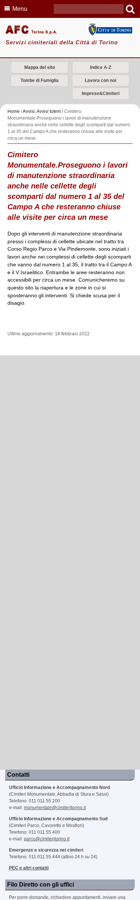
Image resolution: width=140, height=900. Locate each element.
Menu (19, 9)
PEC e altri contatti (29, 868)
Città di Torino (110, 29)
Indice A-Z (100, 67)
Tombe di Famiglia (40, 80)
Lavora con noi (100, 80)
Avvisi (29, 111)
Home (13, 111)
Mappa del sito (39, 67)
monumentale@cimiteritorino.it (55, 807)
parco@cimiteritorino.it (46, 839)
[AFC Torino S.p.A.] (70, 30)
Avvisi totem (49, 111)
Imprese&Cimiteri (100, 93)
